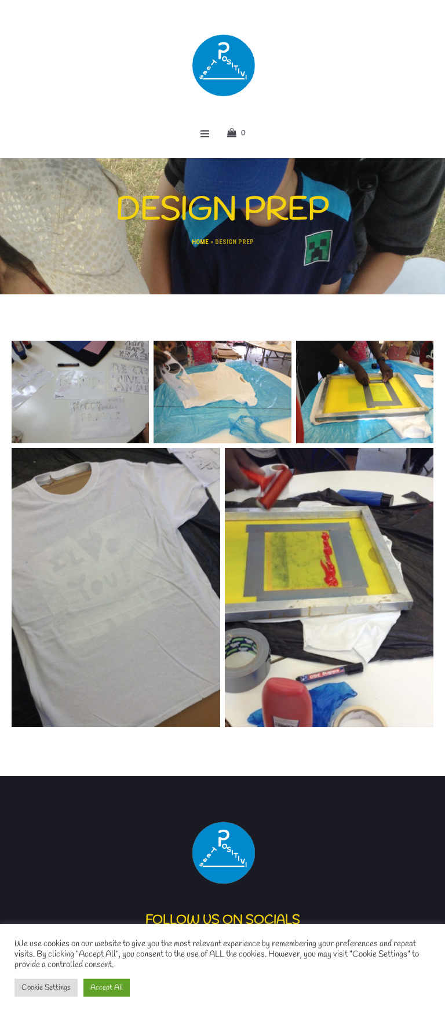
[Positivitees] (223, 65)
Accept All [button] (106, 988)
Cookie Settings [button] (46, 988)
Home (200, 242)
